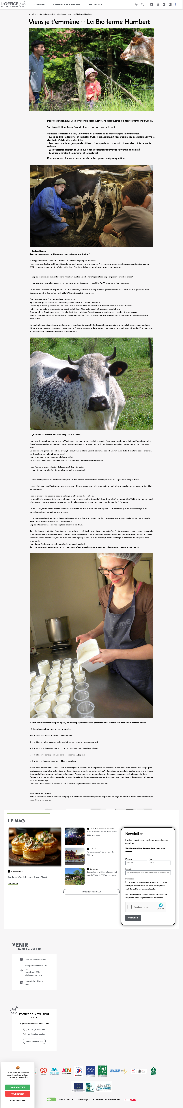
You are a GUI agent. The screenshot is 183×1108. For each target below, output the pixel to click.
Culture (103, 829)
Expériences (94, 869)
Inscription (129, 879)
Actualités (51, 14)
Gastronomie (17, 871)
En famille (93, 849)
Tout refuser (17, 1094)
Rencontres (111, 829)
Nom (151, 859)
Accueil (43, 14)
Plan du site (64, 1099)
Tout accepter (17, 1087)
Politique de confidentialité (108, 1099)
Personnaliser (17, 1101)
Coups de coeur (95, 829)
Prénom (128, 859)
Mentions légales (83, 1099)
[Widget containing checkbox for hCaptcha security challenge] (145, 907)
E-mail (128, 869)
